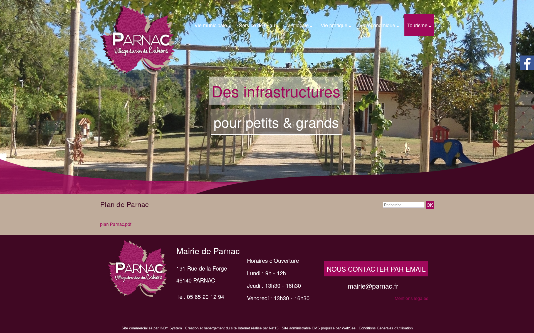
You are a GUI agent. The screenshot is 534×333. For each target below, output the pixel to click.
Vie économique (377, 25)
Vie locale (298, 25)
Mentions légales (411, 298)
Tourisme (417, 25)
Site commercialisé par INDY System (152, 328)
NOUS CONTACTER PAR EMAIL (376, 269)
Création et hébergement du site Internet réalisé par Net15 (231, 328)
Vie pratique (334, 25)
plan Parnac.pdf (115, 224)
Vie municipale (210, 25)
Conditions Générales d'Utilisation (386, 328)
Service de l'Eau (257, 25)
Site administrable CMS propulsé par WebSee (318, 328)
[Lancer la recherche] (430, 205)
